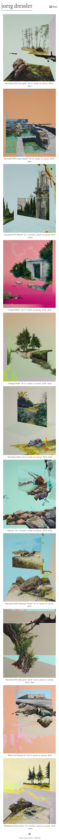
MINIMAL (38, 838)
